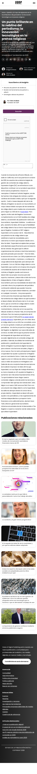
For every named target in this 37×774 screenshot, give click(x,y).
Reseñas (5, 699)
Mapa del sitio (7, 684)
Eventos (5, 696)
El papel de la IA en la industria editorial (16, 727)
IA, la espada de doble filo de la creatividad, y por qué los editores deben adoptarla (17, 544)
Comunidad (6, 673)
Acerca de (6, 669)
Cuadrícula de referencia (11, 714)
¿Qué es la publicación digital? (13, 724)
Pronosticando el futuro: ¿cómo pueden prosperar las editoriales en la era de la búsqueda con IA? (15, 468)
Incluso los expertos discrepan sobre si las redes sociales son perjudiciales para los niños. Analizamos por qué (18, 571)
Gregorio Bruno (11, 70)
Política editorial (8, 681)
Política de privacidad (10, 678)
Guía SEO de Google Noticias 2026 (14, 730)
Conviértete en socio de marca (16, 661)
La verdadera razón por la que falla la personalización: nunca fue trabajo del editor (17, 495)
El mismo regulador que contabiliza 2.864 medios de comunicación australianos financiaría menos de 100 (15, 441)
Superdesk (24, 212)
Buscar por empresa (9, 686)
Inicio (3, 12)
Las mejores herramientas (11, 704)
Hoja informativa (8, 676)
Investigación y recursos (10, 701)
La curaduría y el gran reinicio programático (16, 520)
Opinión (9, 12)
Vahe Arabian (28, 70)
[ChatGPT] (14, 59)
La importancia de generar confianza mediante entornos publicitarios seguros (18, 627)
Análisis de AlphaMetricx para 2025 (14, 738)
